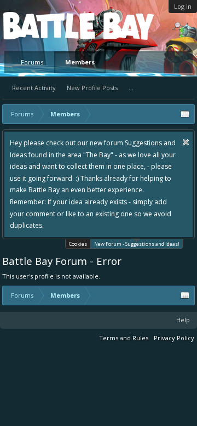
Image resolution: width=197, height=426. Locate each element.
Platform (43, 25)
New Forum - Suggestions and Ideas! (136, 243)
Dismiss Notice (186, 142)
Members (80, 62)
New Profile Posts (92, 88)
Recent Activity (34, 88)
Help (183, 320)
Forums (32, 62)
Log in (183, 6)
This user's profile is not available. (51, 276)
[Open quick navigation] (185, 114)
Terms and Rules (123, 338)
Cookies (78, 243)
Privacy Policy (174, 338)
